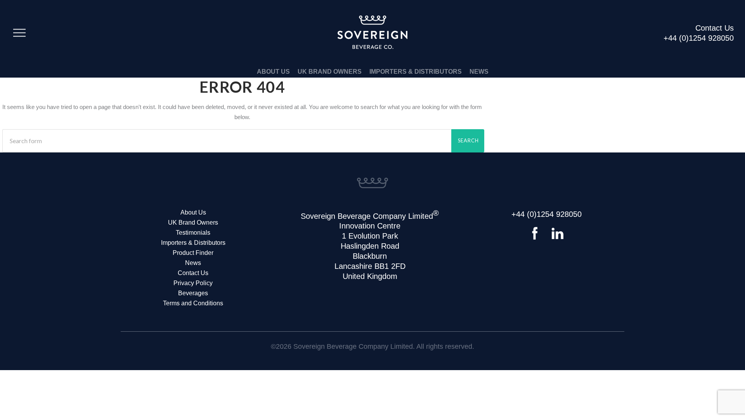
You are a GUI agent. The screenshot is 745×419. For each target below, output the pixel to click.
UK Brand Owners (330, 71)
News (479, 71)
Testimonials (193, 232)
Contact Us (193, 273)
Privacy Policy (193, 283)
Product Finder (193, 252)
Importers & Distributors (415, 71)
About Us (273, 71)
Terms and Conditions (193, 303)
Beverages (193, 293)
